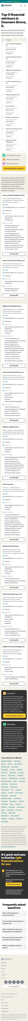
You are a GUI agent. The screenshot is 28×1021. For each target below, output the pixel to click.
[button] (21, 6)
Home (2, 10)
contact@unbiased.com (8, 846)
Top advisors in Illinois (10, 10)
